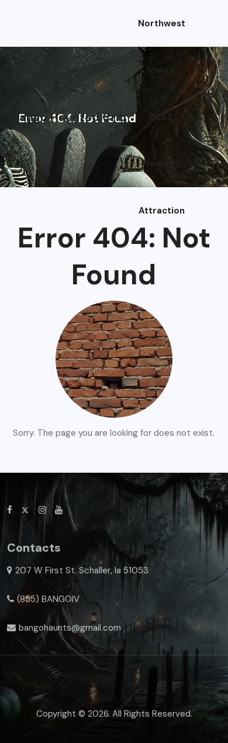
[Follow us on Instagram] (42, 510)
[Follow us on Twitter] (25, 510)
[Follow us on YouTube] (59, 510)
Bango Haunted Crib (69, 117)
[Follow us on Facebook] (9, 510)
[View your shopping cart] (211, 93)
